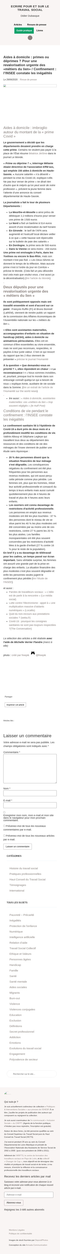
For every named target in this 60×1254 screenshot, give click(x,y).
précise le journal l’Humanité (32, 359)
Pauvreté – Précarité (21, 914)
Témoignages (17, 885)
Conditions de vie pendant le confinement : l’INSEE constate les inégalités (27, 415)
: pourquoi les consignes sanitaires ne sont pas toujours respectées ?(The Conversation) (32, 625)
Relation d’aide (18, 942)
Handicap (15, 965)
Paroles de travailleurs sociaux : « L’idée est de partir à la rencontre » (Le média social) (31, 596)
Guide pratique (24, 30)
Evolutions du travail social (25, 1048)
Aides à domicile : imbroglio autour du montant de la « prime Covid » (28, 132)
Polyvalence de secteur (23, 1059)
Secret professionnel (21, 1031)
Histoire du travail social (23, 868)
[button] (30, 37)
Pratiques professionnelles (25, 873)
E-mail (7, 800)
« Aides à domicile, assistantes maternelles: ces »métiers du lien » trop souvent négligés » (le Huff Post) (32, 402)
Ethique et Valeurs (20, 953)
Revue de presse (28, 79)
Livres (39, 30)
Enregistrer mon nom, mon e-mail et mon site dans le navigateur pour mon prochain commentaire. (28, 818)
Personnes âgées (20, 959)
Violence (14, 1003)
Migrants (14, 992)
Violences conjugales (22, 1009)
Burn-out (14, 998)
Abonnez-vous (14, 1202)
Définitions (15, 1026)
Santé (13, 976)
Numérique (16, 931)
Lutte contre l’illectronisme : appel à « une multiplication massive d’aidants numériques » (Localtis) (32, 607)
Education (15, 1015)
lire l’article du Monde (38, 278)
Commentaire (11, 752)
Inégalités (15, 920)
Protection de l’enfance (23, 926)
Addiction (15, 1037)
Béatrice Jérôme (38, 153)
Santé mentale (18, 981)
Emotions (15, 1042)
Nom (6, 788)
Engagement (17, 1053)
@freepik (41, 655)
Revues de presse (36, 24)
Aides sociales (18, 987)
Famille (13, 970)
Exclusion (15, 1020)
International (16, 890)
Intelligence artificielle (22, 937)
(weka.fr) (26, 617)
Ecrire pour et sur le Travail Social (30, 8)
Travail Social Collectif (22, 948)
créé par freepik (20, 655)
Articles (18, 24)
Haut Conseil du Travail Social (27, 879)
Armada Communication (36, 1245)
